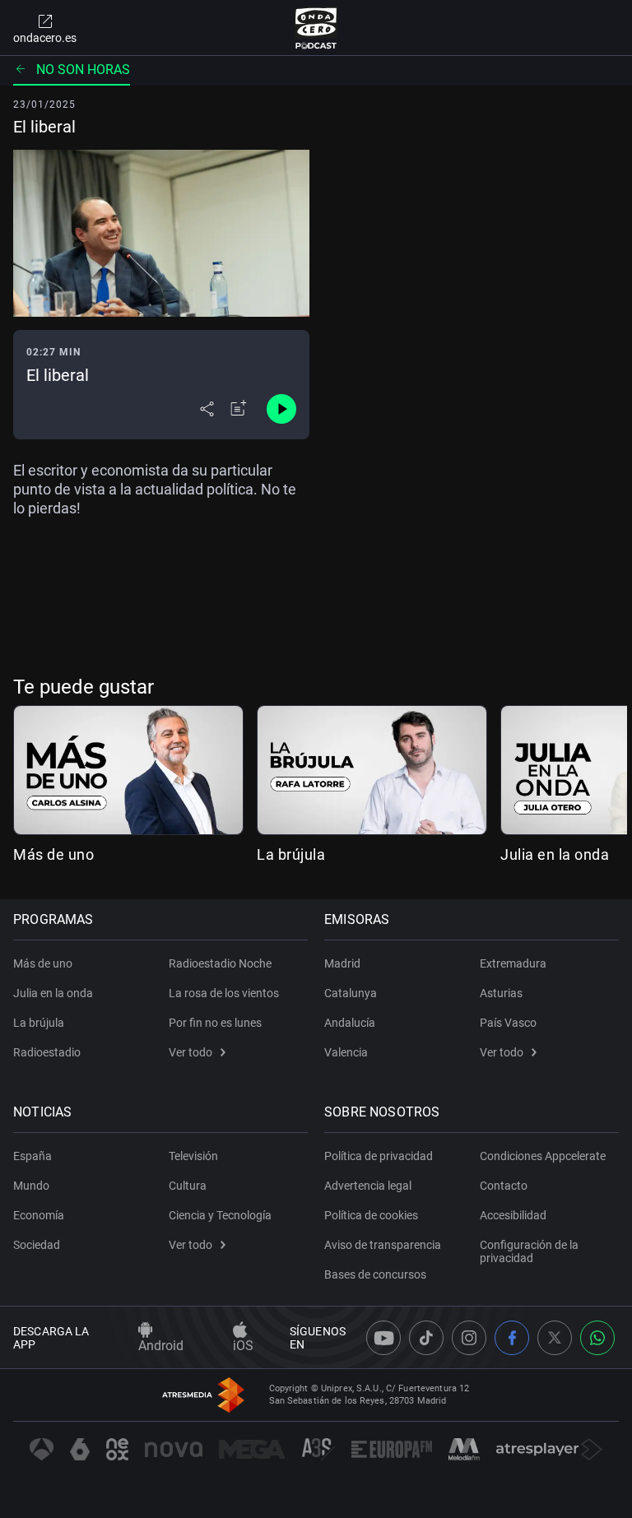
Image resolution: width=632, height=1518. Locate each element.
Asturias (501, 993)
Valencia (346, 1052)
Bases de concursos (375, 1274)
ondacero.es (45, 37)
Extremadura (513, 963)
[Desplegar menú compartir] (207, 408)
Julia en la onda (554, 854)
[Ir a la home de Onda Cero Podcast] (316, 28)
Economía (38, 1215)
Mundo (31, 1185)
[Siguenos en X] (554, 1338)
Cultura (188, 1185)
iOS (243, 1345)
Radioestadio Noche (220, 963)
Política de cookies (371, 1215)
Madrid (342, 963)
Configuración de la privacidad (529, 1251)
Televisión (193, 1156)
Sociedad (36, 1244)
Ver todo (190, 1052)
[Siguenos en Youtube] (383, 1338)
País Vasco (508, 1022)
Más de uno (53, 854)
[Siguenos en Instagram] (469, 1338)
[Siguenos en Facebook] (512, 1338)
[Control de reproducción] (281, 409)
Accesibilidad (513, 1215)
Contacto (503, 1185)
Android (161, 1345)
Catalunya (350, 993)
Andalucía (349, 1022)
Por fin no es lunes (215, 1022)
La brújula (291, 854)
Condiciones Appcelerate (543, 1156)
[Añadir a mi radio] (238, 408)
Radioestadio (47, 1052)
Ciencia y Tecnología (220, 1215)
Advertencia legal (367, 1185)
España (32, 1156)
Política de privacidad (378, 1156)
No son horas (83, 69)
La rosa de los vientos (224, 993)
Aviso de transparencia (382, 1244)
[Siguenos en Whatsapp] (597, 1338)
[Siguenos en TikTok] (426, 1338)
